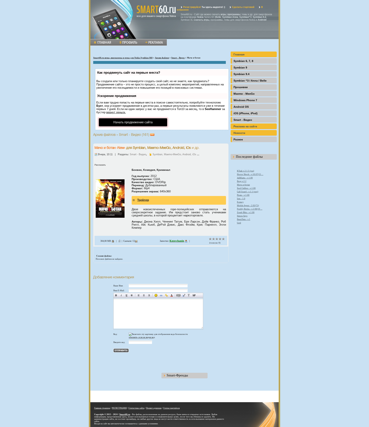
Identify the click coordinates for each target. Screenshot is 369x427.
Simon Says (242, 216)
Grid (239, 223)
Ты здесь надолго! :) (204, 7)
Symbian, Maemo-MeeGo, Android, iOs (174, 154)
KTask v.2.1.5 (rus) (245, 171)
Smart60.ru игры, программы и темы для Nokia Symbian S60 (123, 58)
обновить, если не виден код (142, 337)
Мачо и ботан (105, 147)
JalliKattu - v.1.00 (245, 178)
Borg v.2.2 (241, 181)
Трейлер (143, 200)
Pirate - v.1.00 (243, 195)
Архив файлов (162, 58)
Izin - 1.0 (241, 198)
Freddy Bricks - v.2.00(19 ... (249, 209)
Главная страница (102, 408)
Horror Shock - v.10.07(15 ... (250, 174)
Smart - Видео (178, 58)
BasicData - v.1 (243, 219)
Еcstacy (240, 202)
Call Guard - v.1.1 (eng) (247, 191)
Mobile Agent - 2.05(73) (248, 205)
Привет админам (153, 408)
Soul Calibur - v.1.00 (246, 188)
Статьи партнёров (171, 408)
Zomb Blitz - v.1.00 (245, 212)
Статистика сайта (136, 408)
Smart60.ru (124, 414)
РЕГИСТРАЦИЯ (119, 408)
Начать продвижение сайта (133, 122)
